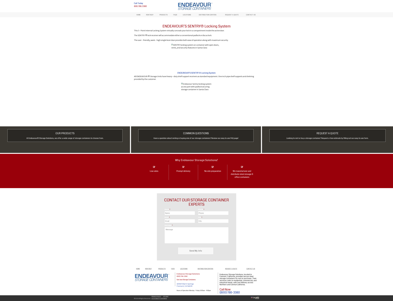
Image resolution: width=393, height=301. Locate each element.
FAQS (175, 15)
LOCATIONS (187, 15)
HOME (139, 15)
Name (167, 209)
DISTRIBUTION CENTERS (207, 15)
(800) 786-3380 (182, 276)
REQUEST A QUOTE (232, 15)
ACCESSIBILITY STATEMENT (159, 298)
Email (167, 217)
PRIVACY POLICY (156, 296)
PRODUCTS (164, 15)
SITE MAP (165, 296)
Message (169, 225)
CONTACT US (251, 15)
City (200, 217)
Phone (201, 209)
